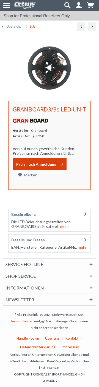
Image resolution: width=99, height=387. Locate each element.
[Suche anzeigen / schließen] (67, 5)
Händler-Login (27, 338)
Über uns (52, 338)
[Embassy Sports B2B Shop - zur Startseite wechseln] (25, 5)
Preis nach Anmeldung (36, 164)
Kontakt (71, 338)
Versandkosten (22, 321)
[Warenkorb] (90, 5)
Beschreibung (23, 214)
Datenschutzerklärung (37, 347)
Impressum (70, 347)
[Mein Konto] (78, 5)
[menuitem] (4, 5)
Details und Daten (28, 239)
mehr (64, 226)
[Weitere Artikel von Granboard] (30, 120)
